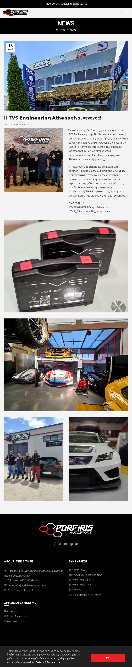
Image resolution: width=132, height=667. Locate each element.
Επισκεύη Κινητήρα (79, 579)
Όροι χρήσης (11, 611)
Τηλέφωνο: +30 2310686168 (23, 580)
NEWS (73, 29)
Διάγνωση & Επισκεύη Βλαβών (85, 574)
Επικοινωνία (11, 621)
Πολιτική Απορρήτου (15, 616)
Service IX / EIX (77, 569)
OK (107, 658)
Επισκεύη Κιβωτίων (80, 584)
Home (62, 29)
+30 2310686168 (78, 4)
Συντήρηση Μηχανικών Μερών (86, 594)
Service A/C (75, 589)
